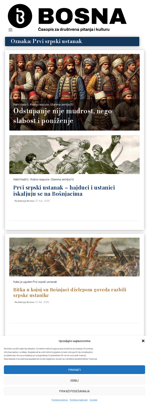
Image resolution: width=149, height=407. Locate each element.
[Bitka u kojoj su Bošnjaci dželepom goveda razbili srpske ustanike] (74, 257)
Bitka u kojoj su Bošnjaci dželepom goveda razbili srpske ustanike (69, 292)
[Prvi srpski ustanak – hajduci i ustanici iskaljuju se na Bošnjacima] (74, 154)
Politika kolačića (60, 399)
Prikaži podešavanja (74, 391)
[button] (143, 341)
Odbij (74, 380)
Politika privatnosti (79, 399)
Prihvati (74, 369)
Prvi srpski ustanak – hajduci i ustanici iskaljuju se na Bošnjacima (64, 190)
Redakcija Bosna (24, 200)
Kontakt (93, 399)
